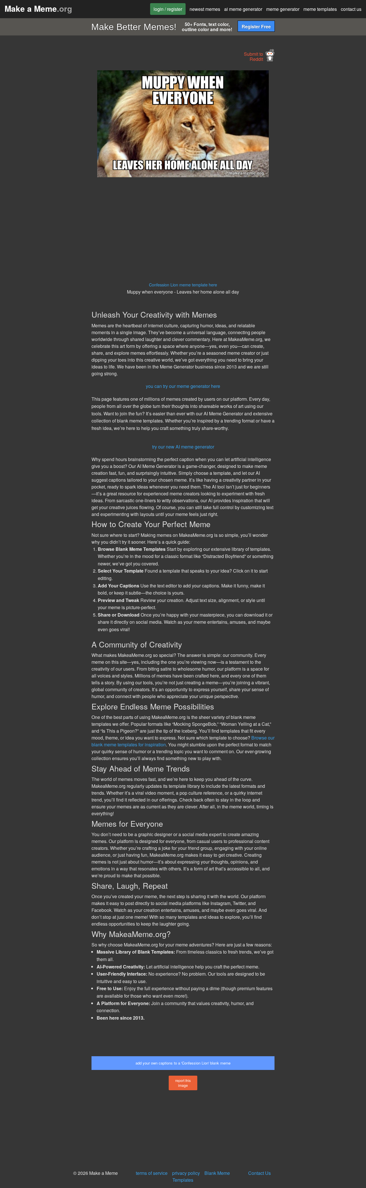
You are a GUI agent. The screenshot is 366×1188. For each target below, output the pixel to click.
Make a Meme (38, 8)
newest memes (205, 9)
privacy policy (186, 1173)
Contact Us (259, 1173)
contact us (351, 9)
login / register (168, 9)
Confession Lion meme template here (183, 285)
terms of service (152, 1173)
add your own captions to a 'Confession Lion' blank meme (183, 1063)
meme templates (320, 9)
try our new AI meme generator (183, 446)
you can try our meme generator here (183, 386)
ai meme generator (243, 9)
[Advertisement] (44, 156)
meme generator (282, 9)
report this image (183, 1083)
